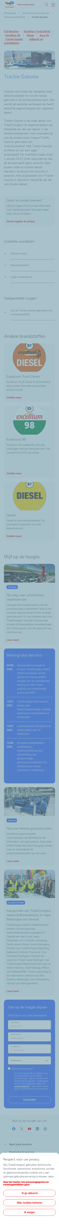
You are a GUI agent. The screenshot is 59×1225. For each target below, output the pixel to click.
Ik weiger (29, 1212)
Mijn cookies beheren (29, 1202)
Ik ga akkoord (30, 1193)
